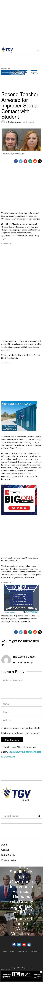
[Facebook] (16, 161)
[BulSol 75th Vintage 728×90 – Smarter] (21, 72)
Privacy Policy (8, 860)
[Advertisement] (21, 22)
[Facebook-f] (14, 945)
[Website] (31, 662)
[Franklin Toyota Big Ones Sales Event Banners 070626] (19, 500)
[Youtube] (24, 945)
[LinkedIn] (28, 662)
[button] (39, 816)
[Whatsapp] (30, 161)
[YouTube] (17, 662)
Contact (5, 849)
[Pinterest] (25, 161)
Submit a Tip (8, 854)
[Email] (40, 161)
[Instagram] (24, 662)
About (4, 844)
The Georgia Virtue (14, 122)
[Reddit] (35, 161)
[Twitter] (21, 161)
